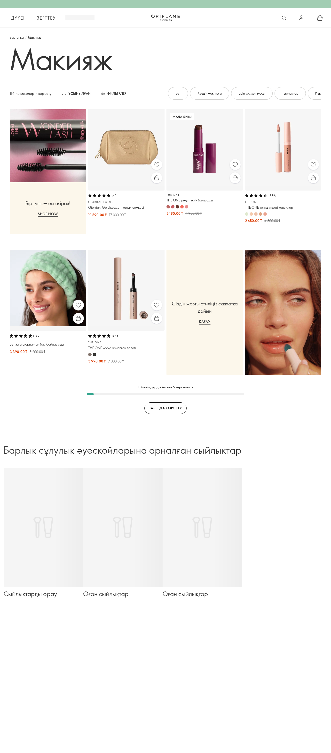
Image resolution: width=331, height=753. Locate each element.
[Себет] (320, 18)
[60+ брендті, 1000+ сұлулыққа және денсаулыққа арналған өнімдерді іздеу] (284, 18)
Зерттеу (46, 18)
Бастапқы (17, 37)
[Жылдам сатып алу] (156, 177)
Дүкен (19, 18)
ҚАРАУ (205, 321)
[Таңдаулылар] (156, 164)
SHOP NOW (48, 214)
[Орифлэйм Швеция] (165, 17)
